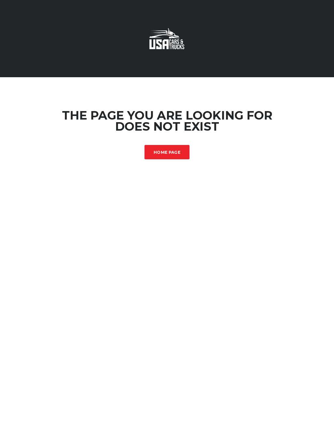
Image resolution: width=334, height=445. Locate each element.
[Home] (167, 38)
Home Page (167, 152)
